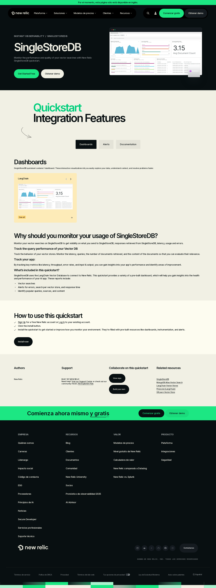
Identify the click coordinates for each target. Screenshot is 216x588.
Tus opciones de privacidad (114, 575)
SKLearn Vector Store (165, 392)
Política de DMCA (45, 575)
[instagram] (173, 548)
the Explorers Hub (85, 383)
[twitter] (151, 548)
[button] (66, 179)
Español (198, 574)
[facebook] (165, 548)
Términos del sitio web (85, 575)
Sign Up (22, 322)
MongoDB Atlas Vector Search (169, 382)
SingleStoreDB (162, 379)
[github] (159, 548)
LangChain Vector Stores (167, 385)
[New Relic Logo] (20, 13)
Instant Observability (29, 36)
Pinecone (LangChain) (165, 389)
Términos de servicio (22, 575)
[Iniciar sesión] (155, 13)
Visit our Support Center (82, 381)
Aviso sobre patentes (176, 575)
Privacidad (64, 575)
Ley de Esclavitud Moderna (149, 575)
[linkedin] (137, 548)
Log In (62, 322)
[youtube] (145, 548)
